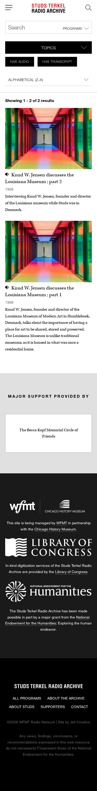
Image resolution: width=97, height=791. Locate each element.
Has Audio (19, 61)
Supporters (53, 706)
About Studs (21, 706)
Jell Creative (80, 722)
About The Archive (66, 698)
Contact (79, 706)
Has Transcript (57, 61)
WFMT (61, 523)
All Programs (27, 698)
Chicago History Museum (55, 529)
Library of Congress (71, 571)
